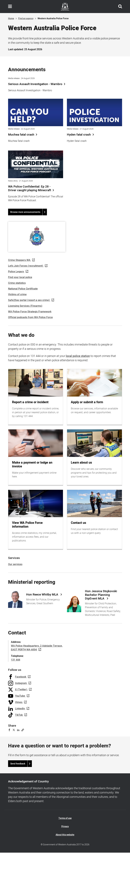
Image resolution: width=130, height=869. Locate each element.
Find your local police (20, 277)
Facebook (20, 677)
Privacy (65, 826)
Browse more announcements (25, 212)
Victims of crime (17, 294)
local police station (78, 356)
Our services (15, 564)
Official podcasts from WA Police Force (30, 317)
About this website (65, 834)
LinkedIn (20, 709)
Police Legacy (16, 272)
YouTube (20, 696)
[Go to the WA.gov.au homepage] (65, 6)
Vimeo (18, 702)
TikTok (19, 715)
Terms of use (65, 818)
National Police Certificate (23, 289)
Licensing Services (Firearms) (25, 306)
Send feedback (17, 763)
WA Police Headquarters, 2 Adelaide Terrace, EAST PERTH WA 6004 (37, 648)
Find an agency (25, 18)
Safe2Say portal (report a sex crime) (29, 300)
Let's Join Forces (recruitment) (25, 266)
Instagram (21, 683)
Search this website (120, 6)
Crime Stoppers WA (19, 260)
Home (11, 18)
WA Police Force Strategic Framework (29, 312)
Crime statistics (17, 283)
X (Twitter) (21, 689)
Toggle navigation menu (10, 6)
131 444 (15, 660)
